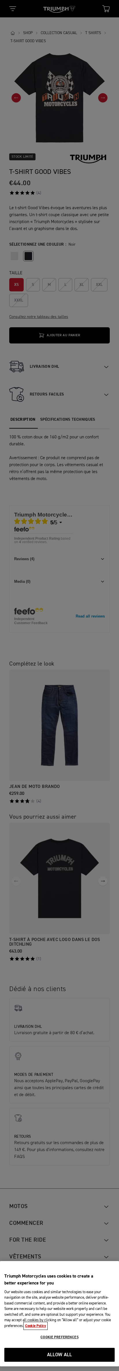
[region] (59, 1313)
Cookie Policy (35, 1326)
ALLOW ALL (59, 1354)
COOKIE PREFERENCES (59, 1337)
